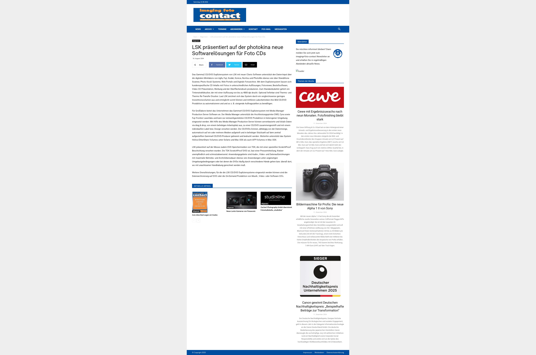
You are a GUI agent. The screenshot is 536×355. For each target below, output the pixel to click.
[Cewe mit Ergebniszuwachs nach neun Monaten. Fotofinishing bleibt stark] (320, 97)
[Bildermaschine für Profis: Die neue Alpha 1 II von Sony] (320, 180)
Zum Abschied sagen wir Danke (204, 215)
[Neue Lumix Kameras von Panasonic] (242, 200)
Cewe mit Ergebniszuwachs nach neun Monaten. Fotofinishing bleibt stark (320, 115)
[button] (339, 29)
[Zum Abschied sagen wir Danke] (207, 202)
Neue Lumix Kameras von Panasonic (241, 211)
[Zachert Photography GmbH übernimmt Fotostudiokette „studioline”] (276, 198)
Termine (222, 29)
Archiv (208, 29)
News (198, 29)
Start (195, 37)
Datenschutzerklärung (335, 352)
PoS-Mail (266, 29)
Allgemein (204, 37)
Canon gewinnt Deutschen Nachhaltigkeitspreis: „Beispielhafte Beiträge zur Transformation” (320, 306)
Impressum (307, 352)
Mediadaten (281, 29)
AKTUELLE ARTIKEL (202, 186)
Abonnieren (236, 29)
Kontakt (253, 29)
